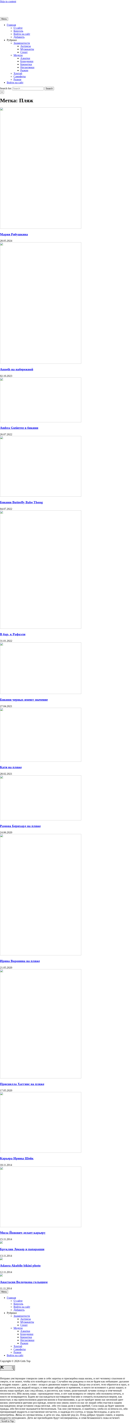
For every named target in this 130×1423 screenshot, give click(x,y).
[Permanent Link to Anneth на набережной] (40, 362)
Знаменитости (22, 43)
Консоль (18, 30)
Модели (18, 55)
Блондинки (26, 61)
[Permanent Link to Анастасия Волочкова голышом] (1, 1275)
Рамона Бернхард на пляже (20, 826)
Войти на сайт (22, 34)
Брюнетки (26, 64)
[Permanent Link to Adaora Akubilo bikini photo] (1, 1259)
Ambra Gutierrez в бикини (19, 428)
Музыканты (27, 49)
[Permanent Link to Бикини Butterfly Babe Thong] (40, 495)
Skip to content (8, 1)
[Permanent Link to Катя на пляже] (40, 760)
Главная (11, 24)
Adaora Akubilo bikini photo (20, 1265)
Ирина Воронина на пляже (20, 961)
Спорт (24, 52)
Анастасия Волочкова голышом (24, 1282)
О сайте (18, 27)
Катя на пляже (11, 767)
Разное (17, 79)
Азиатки (25, 58)
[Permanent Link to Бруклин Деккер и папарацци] (1, 1242)
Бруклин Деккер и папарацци (22, 1249)
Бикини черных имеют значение (24, 699)
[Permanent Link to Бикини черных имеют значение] (40, 693)
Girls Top (5, 7)
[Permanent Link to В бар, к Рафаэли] (40, 627)
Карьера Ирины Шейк (17, 1158)
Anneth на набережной (16, 369)
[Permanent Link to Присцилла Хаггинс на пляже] (40, 1077)
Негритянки (27, 67)
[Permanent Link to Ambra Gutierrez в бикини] (40, 421)
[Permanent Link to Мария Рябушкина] (40, 227)
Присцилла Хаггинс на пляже (22, 1084)
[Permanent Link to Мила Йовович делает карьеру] (40, 1226)
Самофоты (20, 76)
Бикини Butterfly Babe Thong (21, 502)
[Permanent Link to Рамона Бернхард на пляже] (40, 819)
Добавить (19, 37)
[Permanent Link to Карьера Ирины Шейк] (40, 1151)
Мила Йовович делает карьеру (23, 1232)
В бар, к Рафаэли (12, 634)
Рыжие (24, 70)
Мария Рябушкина (14, 234)
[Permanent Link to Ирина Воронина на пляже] (40, 954)
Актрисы (25, 46)
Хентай (18, 73)
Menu (4, 19)
